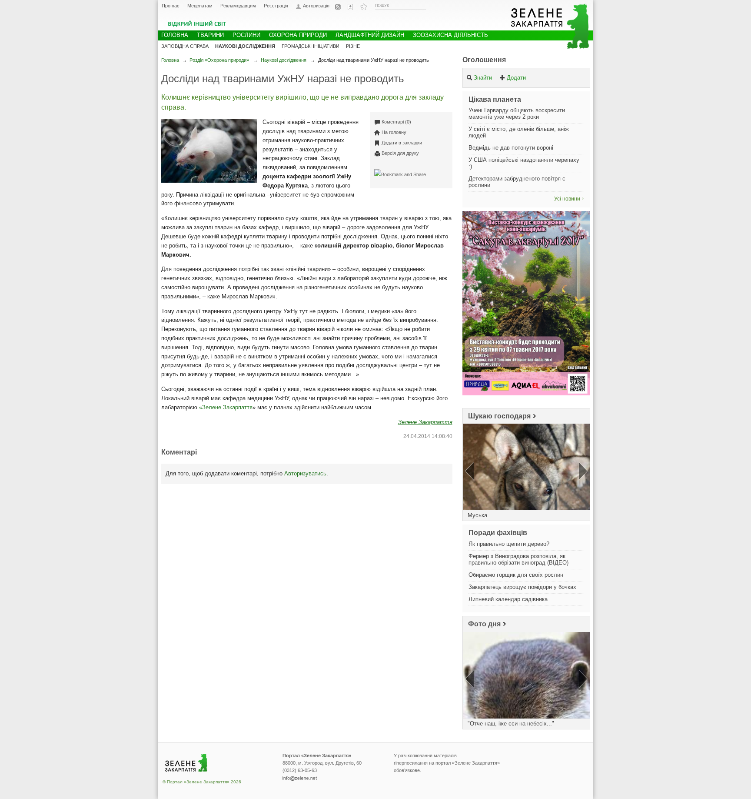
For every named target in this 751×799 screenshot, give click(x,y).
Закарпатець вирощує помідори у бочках (522, 587)
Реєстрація (276, 5)
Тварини (210, 35)
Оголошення (484, 60)
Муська (477, 515)
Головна (170, 60)
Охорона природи (298, 35)
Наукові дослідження (283, 60)
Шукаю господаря (499, 416)
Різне (353, 46)
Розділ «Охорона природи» (219, 60)
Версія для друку (400, 153)
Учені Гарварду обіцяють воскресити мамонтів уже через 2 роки (517, 113)
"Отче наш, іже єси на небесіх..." (511, 723)
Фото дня (484, 624)
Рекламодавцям (238, 5)
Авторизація (316, 5)
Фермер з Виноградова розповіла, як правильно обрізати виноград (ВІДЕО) (518, 559)
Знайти (483, 77)
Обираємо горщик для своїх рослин (516, 575)
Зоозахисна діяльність (450, 35)
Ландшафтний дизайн (370, 35)
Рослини (246, 35)
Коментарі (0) (396, 121)
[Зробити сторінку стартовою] (351, 6)
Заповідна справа (185, 46)
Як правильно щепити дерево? (509, 544)
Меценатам (200, 5)
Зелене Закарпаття (227, 407)
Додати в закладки (402, 142)
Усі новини (567, 199)
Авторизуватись (305, 473)
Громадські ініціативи (310, 46)
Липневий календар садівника (508, 599)
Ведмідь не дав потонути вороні (511, 147)
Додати (516, 77)
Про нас (170, 5)
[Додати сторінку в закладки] (363, 6)
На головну (394, 132)
